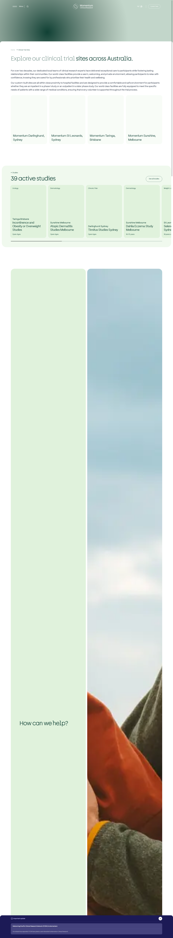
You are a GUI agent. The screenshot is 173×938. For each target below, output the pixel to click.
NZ (138, 6)
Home (13, 50)
